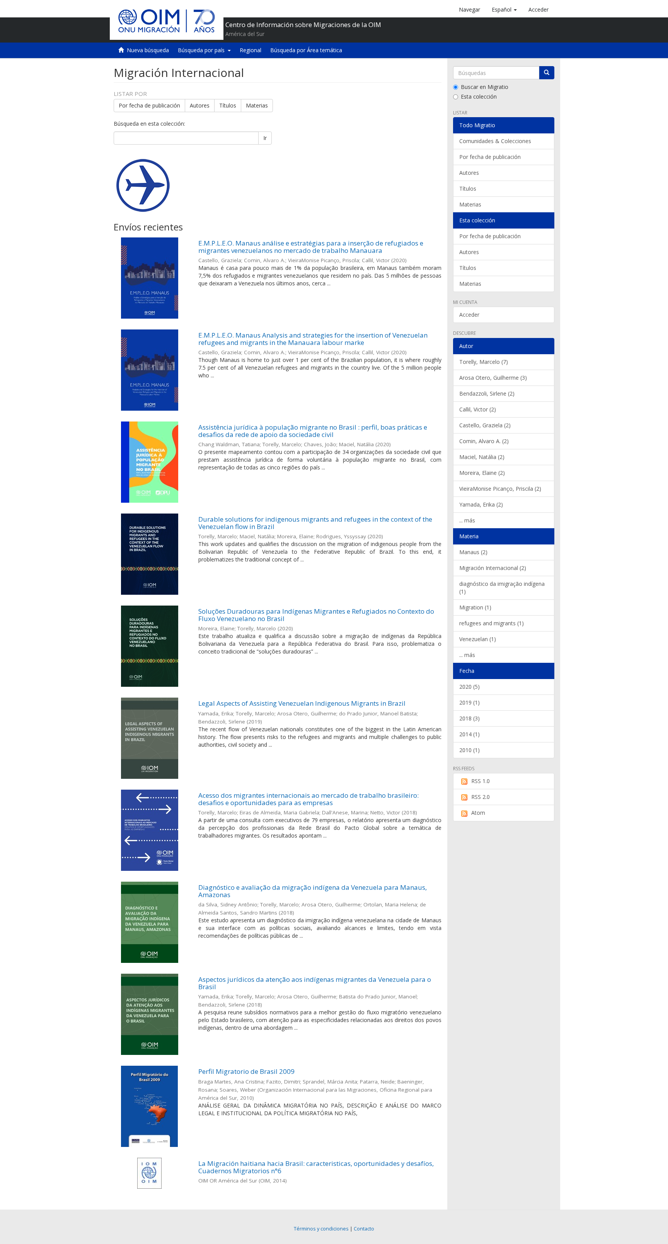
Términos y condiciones (321, 1228)
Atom (478, 812)
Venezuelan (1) (477, 639)
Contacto (364, 1228)
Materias (257, 105)
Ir (265, 138)
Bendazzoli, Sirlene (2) (487, 393)
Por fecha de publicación (149, 105)
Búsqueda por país (203, 50)
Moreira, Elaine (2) (482, 472)
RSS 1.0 (480, 781)
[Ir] (546, 72)
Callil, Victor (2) (477, 409)
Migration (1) (475, 607)
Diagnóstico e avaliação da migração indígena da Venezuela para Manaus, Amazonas (312, 891)
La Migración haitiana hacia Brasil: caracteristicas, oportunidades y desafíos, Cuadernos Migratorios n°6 (316, 1167)
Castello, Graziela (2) (485, 425)
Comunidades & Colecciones (495, 141)
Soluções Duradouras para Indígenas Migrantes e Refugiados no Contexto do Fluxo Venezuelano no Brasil (316, 615)
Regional (250, 50)
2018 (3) (469, 718)
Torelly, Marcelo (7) (483, 361)
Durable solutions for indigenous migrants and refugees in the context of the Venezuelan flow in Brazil (315, 523)
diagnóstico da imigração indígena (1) (502, 587)
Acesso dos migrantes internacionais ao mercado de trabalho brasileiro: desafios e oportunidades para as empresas (308, 799)
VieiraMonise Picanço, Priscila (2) (500, 488)
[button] (504, 9)
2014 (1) (469, 734)
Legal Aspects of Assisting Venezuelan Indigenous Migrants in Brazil (302, 703)
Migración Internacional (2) (492, 568)
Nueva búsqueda (148, 50)
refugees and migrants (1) (491, 623)
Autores (200, 105)
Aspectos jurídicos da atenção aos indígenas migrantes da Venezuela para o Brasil (314, 983)
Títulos (227, 105)
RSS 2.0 (480, 796)
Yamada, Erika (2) (481, 504)
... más (467, 520)
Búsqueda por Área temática (306, 50)
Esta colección (479, 96)
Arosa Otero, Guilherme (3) (493, 377)
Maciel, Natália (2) (481, 457)
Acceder (469, 314)
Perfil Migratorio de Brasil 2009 (246, 1071)
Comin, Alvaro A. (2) (484, 441)
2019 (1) (469, 702)
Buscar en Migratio (484, 86)
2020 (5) (469, 686)
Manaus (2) (473, 552)
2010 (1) (469, 750)
